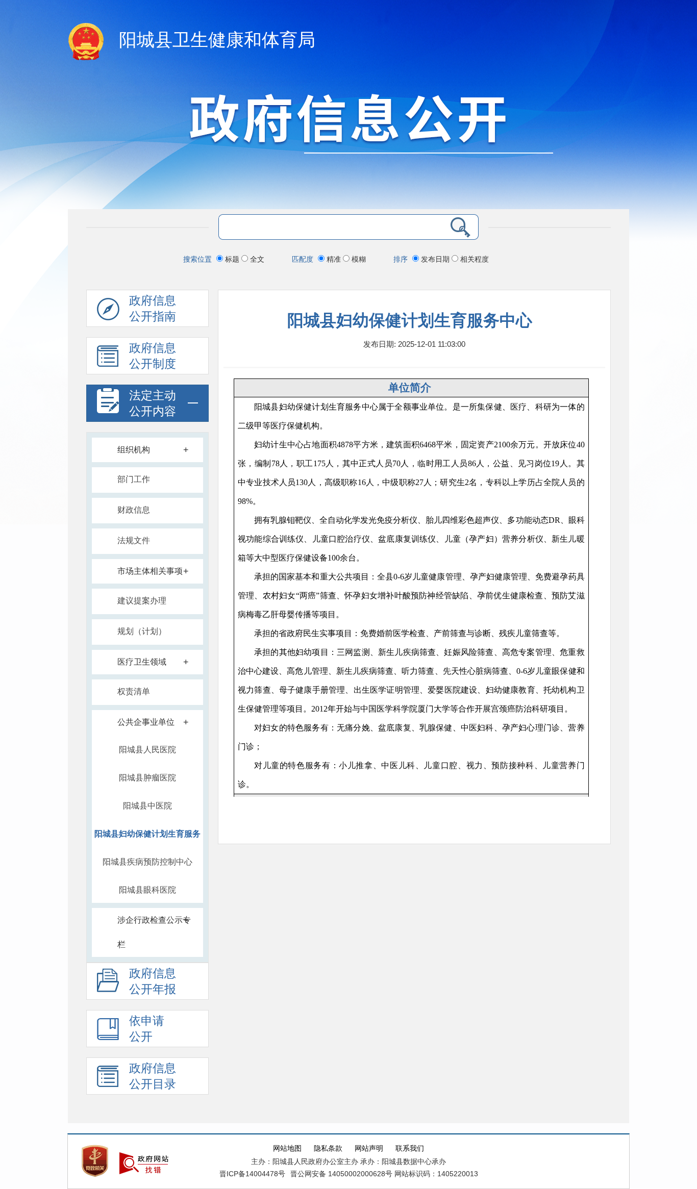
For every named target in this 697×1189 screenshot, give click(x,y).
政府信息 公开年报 (152, 981)
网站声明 (369, 1148)
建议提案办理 (141, 600)
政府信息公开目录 (152, 1076)
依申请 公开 (146, 1029)
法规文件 (133, 540)
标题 (232, 259)
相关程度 (473, 259)
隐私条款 (328, 1148)
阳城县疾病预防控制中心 (147, 861)
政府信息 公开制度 (152, 356)
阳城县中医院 (147, 805)
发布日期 (435, 259)
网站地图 (287, 1148)
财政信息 (133, 509)
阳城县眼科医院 (147, 890)
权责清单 (133, 691)
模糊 (358, 259)
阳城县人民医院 (147, 749)
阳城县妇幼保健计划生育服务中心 (147, 838)
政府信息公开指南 (152, 308)
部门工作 (133, 479)
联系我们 (409, 1148)
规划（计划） (141, 631)
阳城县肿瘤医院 (147, 777)
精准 (334, 259)
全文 (256, 259)
